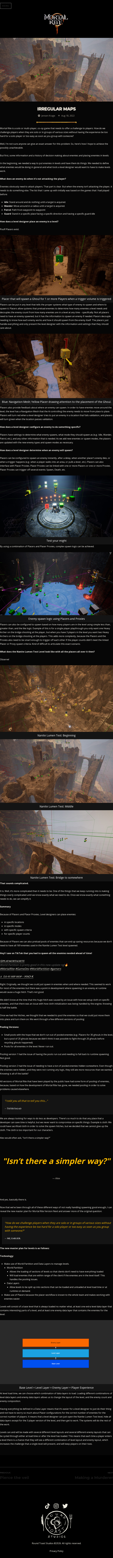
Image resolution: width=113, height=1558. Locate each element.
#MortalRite (7, 969)
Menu (5, 6)
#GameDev (22, 969)
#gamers (55, 969)
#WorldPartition (39, 969)
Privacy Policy (56, 1551)
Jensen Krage (48, 115)
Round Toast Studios (42, 1543)
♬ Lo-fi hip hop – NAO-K (16, 976)
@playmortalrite (12, 961)
